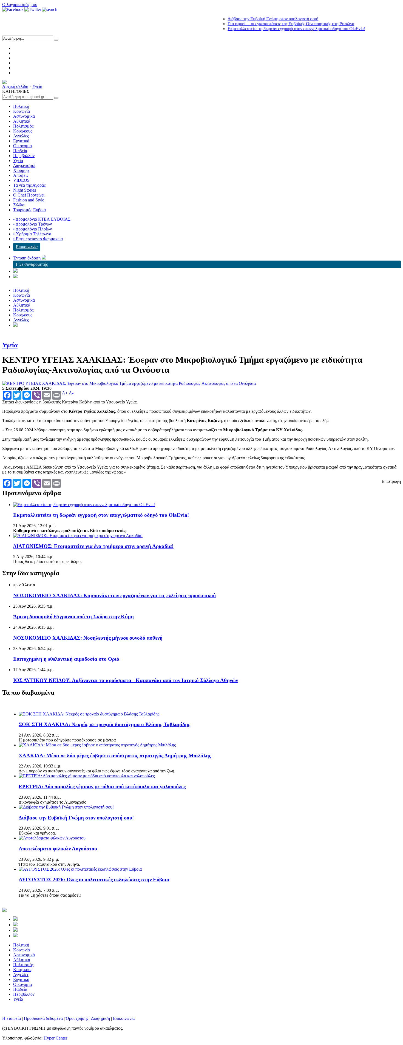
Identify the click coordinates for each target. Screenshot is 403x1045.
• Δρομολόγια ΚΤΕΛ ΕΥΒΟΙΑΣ (41, 219)
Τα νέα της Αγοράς (29, 185)
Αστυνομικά (24, 116)
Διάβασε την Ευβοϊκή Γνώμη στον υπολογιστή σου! (259, 18)
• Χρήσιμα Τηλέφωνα (32, 234)
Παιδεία (20, 150)
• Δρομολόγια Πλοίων (32, 229)
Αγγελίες (21, 136)
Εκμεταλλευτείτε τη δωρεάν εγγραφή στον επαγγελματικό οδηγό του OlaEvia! (282, 28)
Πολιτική (21, 106)
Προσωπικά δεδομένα (43, 1018)
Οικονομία (22, 145)
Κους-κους (22, 131)
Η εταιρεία (11, 1018)
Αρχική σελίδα (15, 86)
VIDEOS (21, 180)
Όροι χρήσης (77, 1018)
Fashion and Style (28, 200)
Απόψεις (20, 175)
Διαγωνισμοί (24, 165)
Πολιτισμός (23, 126)
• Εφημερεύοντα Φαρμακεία (38, 238)
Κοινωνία (21, 111)
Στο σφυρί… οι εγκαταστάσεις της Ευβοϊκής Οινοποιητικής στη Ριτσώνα (277, 23)
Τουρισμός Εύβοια (29, 209)
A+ (65, 393)
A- (71, 393)
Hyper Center (55, 1038)
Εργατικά (21, 140)
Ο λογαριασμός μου (19, 4)
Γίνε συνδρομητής (32, 264)
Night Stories (24, 190)
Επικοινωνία (27, 246)
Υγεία (37, 86)
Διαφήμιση (100, 1018)
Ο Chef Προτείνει (28, 195)
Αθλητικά (21, 121)
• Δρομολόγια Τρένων (32, 224)
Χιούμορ (21, 170)
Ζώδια (18, 205)
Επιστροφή (391, 481)
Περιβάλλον (24, 155)
